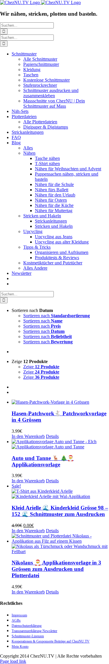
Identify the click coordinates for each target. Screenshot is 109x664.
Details (52, 436)
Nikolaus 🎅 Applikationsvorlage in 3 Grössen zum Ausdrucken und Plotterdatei (56, 569)
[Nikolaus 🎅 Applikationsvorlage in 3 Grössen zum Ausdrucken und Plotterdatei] (60, 543)
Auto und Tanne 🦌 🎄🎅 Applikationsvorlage (43, 461)
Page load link (13, 661)
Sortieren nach (56, 315)
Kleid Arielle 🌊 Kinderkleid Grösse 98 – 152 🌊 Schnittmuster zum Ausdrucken (60, 511)
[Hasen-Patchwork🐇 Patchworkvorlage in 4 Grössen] (60, 402)
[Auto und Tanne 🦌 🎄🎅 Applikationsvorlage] (60, 444)
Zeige (41, 366)
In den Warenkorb (28, 436)
